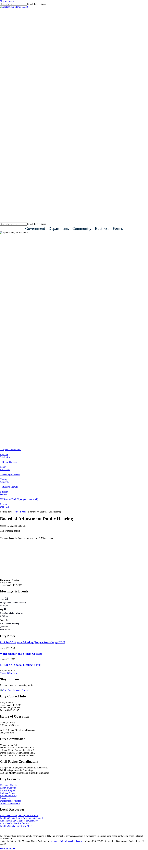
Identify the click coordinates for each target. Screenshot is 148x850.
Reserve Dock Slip (4, 505)
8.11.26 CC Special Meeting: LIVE (20, 664)
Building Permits (4, 493)
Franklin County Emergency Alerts (16, 826)
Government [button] (35, 228)
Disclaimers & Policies (10, 801)
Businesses (5, 798)
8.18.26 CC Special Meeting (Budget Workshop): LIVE (32, 642)
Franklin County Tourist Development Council (21, 818)
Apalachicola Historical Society (14, 823)
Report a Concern (8, 788)
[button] (7, 848)
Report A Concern (5, 468)
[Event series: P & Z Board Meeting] (9, 627)
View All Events (6, 629)
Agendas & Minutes (5, 455)
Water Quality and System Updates (21, 653)
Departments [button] (59, 228)
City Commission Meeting (11, 613)
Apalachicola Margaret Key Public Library (19, 815)
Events (23, 511)
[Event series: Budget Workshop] (9, 605)
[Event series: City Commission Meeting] (9, 616)
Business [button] (102, 228)
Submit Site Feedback (10, 803)
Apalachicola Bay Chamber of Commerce (19, 820)
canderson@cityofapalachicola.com (66, 841)
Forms (118, 228)
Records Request (7, 790)
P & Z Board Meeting (9, 624)
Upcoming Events (8, 785)
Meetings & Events (4, 480)
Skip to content (7, 1)
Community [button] (81, 228)
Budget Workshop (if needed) (13, 603)
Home (15, 511)
